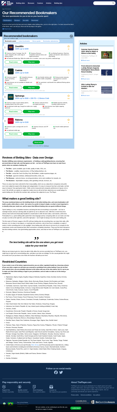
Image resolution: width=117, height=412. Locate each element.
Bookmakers (7, 20)
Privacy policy (75, 395)
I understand (76, 408)
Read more (7, 29)
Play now (31, 62)
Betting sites (20, 3)
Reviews (17, 20)
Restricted (34, 20)
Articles (48, 3)
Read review (13, 62)
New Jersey (35, 345)
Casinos (40, 3)
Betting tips (58, 3)
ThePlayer (46, 146)
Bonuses (31, 3)
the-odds (26, 20)
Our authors (96, 395)
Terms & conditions (86, 395)
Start (3, 8)
